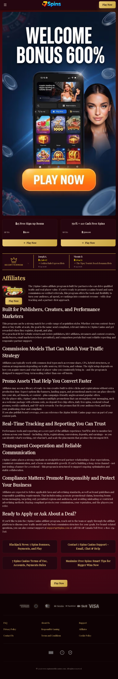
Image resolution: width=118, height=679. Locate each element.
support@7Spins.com (58, 527)
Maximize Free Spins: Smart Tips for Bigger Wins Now (88, 563)
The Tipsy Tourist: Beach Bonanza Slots (85, 263)
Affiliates (83, 629)
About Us (45, 623)
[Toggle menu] (5, 5)
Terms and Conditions (51, 635)
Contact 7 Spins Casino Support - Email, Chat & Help (88, 546)
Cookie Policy (85, 635)
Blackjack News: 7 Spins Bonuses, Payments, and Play (29, 546)
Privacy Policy (9, 629)
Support (83, 623)
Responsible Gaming (50, 629)
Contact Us (8, 635)
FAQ (5, 623)
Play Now (107, 4)
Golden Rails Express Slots (44, 263)
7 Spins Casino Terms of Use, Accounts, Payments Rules (29, 563)
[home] (53, 7)
